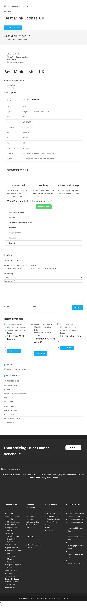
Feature (12, 217)
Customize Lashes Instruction (20, 222)
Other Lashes (9, 414)
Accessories (9, 423)
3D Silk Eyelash (13, 536)
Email (34, 307)
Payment (12, 228)
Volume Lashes (31, 525)
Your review (9, 281)
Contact (12, 243)
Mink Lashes (9, 398)
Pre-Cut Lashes (10, 576)
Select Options (13, 28)
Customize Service (11, 385)
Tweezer (29, 548)
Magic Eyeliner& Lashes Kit (15, 393)
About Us (12, 238)
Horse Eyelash (10, 587)
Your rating (9, 274)
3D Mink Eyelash (18, 80)
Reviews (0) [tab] (11, 88)
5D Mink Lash (12, 525)
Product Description (16, 212)
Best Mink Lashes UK (20, 39)
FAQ (48, 525)
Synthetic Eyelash (11, 582)
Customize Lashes (11, 381)
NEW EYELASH (12, 330)
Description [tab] (11, 85)
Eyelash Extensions (12, 419)
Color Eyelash (10, 585)
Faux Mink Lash (10, 406)
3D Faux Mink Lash (70, 335)
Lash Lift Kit (30, 528)
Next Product (11, 60)
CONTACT (50, 530)
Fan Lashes (30, 516)
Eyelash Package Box (33, 545)
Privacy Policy (52, 522)
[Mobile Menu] (81, 6)
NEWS (49, 527)
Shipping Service (15, 233)
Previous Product (14, 54)
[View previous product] (7, 54)
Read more (14, 351)
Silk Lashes (9, 402)
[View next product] (17, 60)
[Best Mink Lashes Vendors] (17, 57)
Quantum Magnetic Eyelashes (11, 559)
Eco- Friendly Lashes (12, 516)
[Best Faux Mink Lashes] (16, 63)
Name (7, 307)
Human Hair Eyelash (12, 579)
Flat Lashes (30, 519)
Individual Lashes (32, 522)
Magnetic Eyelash (11, 410)
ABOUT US (51, 513)
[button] (43, 212)
